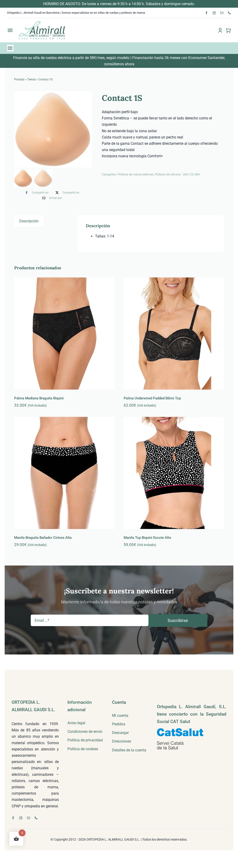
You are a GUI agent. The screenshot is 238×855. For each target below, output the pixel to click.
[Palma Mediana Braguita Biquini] (64, 333)
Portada (19, 79)
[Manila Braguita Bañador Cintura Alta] (64, 473)
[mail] (221, 12)
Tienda (31, 79)
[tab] (29, 221)
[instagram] (214, 12)
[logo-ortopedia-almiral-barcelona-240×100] (42, 22)
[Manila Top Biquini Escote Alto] (174, 473)
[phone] (229, 12)
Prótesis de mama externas (135, 174)
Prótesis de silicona (168, 174)
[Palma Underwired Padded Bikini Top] (174, 333)
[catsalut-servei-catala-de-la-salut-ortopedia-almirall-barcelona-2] (180, 730)
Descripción (29, 221)
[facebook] (206, 12)
